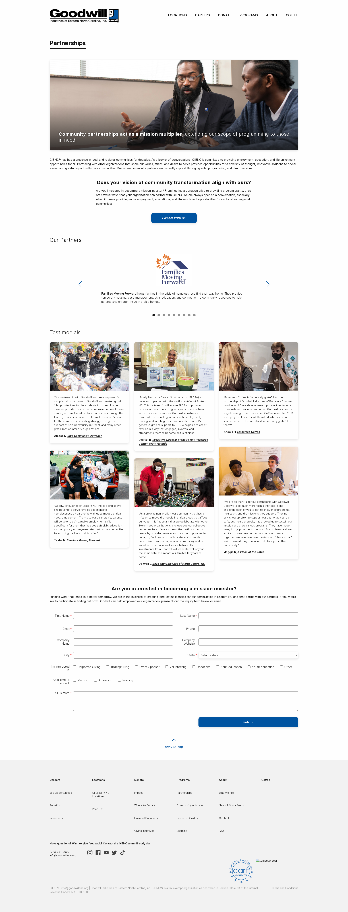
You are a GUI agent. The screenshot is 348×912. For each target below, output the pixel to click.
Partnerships (184, 792)
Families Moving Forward (83, 540)
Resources (56, 818)
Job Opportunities (61, 792)
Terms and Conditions (284, 888)
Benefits (55, 805)
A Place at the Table (250, 552)
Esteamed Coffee (248, 432)
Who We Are (226, 792)
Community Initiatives (190, 805)
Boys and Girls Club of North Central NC (178, 563)
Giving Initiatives (144, 830)
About (272, 15)
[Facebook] (100, 852)
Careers (202, 15)
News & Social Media (232, 805)
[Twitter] (116, 852)
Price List (97, 809)
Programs (249, 15)
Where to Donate (145, 805)
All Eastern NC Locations (100, 794)
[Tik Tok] (124, 852)
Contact (224, 818)
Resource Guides (187, 818)
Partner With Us (174, 218)
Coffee (292, 15)
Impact (138, 792)
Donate (224, 15)
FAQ (221, 830)
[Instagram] (91, 852)
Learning (182, 830)
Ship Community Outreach (84, 436)
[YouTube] (108, 852)
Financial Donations (146, 818)
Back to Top (174, 747)
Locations (177, 15)
